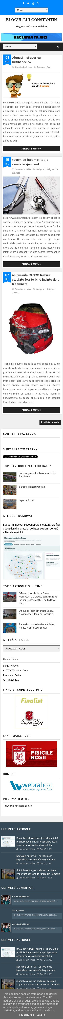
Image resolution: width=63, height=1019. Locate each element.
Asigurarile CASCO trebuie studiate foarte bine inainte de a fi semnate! (35, 279)
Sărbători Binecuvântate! (32, 486)
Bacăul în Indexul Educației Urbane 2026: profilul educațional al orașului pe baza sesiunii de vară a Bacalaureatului (31, 528)
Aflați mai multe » (31, 148)
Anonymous (18, 910)
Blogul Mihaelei (11, 665)
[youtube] (33, 3)
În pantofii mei (26, 500)
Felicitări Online (11, 680)
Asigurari (41, 67)
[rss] (38, 3)
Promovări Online (12, 675)
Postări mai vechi (50, 422)
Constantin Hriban (21, 896)
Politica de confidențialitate (17, 805)
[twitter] (28, 3)
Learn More (26, 1015)
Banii (49, 67)
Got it (41, 1015)
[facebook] (23, 3)
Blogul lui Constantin (31, 20)
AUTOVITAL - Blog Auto (15, 670)
